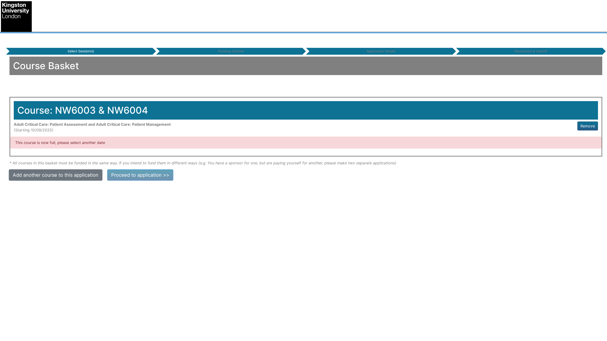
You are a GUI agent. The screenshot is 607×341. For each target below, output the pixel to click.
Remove (587, 126)
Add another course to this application (55, 175)
